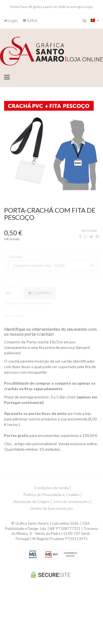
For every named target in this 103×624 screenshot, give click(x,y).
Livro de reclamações (71, 501)
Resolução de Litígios (31, 501)
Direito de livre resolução (51, 508)
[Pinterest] (97, 236)
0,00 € (31, 20)
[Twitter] (91, 236)
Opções (15, 256)
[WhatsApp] (85, 236)
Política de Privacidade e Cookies (51, 494)
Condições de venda (51, 487)
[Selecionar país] (95, 20)
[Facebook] (80, 236)
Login (12, 20)
